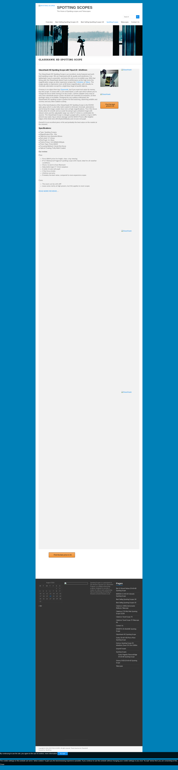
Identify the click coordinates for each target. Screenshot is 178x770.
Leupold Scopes (121, 648)
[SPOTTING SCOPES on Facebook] (46, 567)
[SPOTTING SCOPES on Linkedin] (48, 567)
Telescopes (125, 22)
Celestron (79, 82)
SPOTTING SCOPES (74, 7)
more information (51, 753)
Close (2, 764)
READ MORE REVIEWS (48, 191)
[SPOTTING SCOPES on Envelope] (44, 567)
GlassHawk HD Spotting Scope (126, 634)
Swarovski (64, 89)
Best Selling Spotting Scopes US (66, 22)
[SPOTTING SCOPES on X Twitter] (49, 567)
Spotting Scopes (112, 22)
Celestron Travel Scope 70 (124, 617)
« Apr (40, 606)
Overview (49, 22)
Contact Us (135, 22)
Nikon (88, 82)
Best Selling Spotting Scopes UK (92, 22)
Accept (62, 753)
